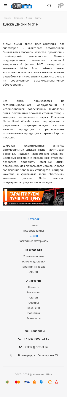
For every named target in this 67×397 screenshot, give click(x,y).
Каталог (33, 219)
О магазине (33, 280)
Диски (33, 235)
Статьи (33, 297)
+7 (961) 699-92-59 (36, 338)
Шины (34, 225)
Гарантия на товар (33, 266)
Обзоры (33, 302)
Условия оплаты (33, 256)
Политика (33, 313)
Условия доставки (33, 261)
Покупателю (33, 250)
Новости (33, 287)
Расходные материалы (33, 241)
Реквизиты (34, 318)
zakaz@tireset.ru (36, 347)
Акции (33, 272)
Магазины (33, 292)
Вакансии (33, 308)
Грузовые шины (33, 230)
